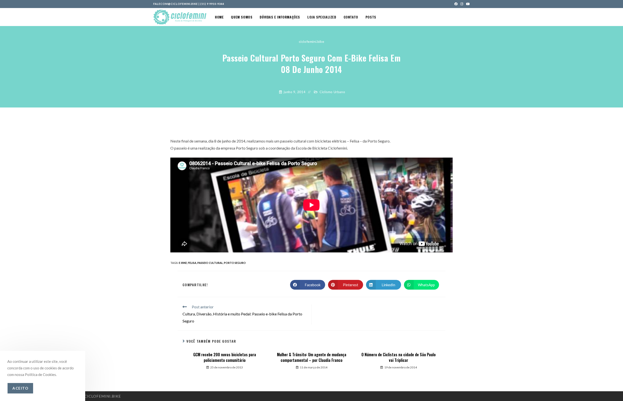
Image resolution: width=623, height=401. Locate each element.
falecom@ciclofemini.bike (175, 3)
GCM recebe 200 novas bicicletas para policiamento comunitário (224, 357)
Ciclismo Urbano (332, 92)
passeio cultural (210, 262)
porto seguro (235, 262)
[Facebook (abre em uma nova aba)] (456, 3)
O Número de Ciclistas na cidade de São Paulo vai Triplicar (398, 357)
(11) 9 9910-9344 (212, 3)
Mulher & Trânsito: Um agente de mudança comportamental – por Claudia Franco (311, 357)
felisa (192, 262)
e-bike (183, 262)
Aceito (20, 388)
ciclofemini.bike (311, 41)
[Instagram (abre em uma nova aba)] (462, 3)
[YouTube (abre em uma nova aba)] (467, 3)
